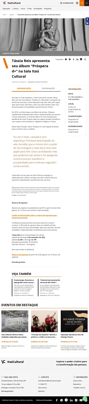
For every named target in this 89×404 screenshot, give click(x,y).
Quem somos (77, 381)
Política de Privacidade (44, 400)
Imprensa (41, 391)
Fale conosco (42, 388)
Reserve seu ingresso (20, 255)
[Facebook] (56, 400)
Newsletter (77, 384)
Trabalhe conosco (79, 388)
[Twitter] (66, 400)
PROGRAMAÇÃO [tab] (48, 88)
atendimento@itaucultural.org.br (49, 381)
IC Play (29, 9)
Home (4, 14)
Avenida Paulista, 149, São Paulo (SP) (13, 381)
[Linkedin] (71, 400)
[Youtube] (81, 400)
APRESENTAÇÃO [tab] (24, 88)
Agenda (12, 14)
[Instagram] (76, 400)
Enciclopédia (38, 9)
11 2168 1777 (42, 384)
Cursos (23, 9)
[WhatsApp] (61, 400)
